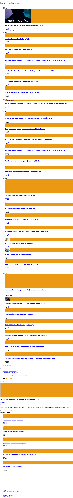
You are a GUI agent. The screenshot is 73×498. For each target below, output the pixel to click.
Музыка (4, 7)
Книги (4, 177)
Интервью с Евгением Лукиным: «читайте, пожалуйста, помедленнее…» (26, 335)
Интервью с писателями (13, 200)
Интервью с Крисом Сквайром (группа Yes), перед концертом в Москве (26, 290)
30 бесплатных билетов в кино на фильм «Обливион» (13, 431)
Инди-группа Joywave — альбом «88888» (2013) (12, 466)
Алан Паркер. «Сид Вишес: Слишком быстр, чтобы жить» (21, 219)
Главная (2, 381)
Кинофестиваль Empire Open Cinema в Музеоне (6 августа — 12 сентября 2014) (28, 118)
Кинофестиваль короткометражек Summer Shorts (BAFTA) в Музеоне (25, 129)
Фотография (12, 31)
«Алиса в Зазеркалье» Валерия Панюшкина (18, 254)
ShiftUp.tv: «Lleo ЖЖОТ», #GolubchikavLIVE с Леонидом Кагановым (24, 265)
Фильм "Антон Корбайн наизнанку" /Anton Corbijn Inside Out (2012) (24, 25)
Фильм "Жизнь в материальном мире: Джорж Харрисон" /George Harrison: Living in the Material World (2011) (36, 103)
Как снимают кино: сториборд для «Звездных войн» (20, 209)
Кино (6, 31)
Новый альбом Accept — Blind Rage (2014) (17, 39)
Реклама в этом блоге (8, 495)
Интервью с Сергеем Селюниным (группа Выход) (19, 325)
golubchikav (7, 28)
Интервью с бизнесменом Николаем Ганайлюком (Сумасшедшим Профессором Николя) (30, 358)
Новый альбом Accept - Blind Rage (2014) (10, 372)
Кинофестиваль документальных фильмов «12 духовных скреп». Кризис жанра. (28, 139)
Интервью (6, 200)
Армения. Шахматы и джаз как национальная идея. (13, 420)
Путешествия (2, 405)
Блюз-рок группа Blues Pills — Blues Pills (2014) (19, 49)
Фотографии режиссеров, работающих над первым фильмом (23, 171)
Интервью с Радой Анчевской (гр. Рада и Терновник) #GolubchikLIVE (25, 303)
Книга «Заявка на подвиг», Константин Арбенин (19, 243)
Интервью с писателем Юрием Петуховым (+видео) (20, 195)
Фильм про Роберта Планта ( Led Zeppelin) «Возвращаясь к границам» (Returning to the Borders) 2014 (35, 60)
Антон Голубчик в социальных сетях (11, 491)
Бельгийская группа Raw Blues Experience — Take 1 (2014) (22, 92)
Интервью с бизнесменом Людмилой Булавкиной (19, 314)
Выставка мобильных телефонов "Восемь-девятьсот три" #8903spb (15, 375)
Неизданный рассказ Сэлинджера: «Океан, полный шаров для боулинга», (27, 231)
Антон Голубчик (5, 363)
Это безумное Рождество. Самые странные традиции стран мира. (19, 399)
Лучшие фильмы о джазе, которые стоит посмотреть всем (14, 443)
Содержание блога (7, 494)
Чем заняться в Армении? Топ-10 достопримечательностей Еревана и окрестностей (19, 454)
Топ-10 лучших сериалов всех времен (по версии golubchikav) (23, 161)
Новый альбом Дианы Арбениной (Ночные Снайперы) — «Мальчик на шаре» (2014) (29, 71)
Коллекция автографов (7, 365)
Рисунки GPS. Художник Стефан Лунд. (9, 371)
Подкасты (4, 6)
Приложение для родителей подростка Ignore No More (13, 373)
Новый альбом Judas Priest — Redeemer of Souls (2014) (21, 82)
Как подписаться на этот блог (9, 492)
